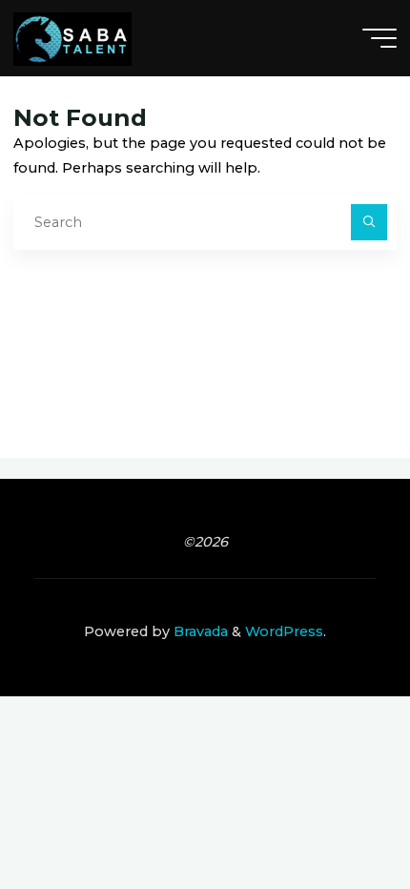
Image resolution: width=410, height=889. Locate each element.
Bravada (199, 631)
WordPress (284, 631)
